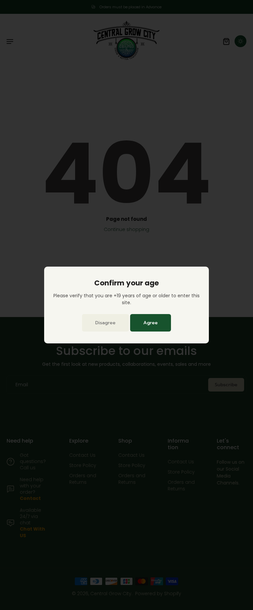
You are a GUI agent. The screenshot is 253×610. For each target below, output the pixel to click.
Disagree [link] (105, 322)
